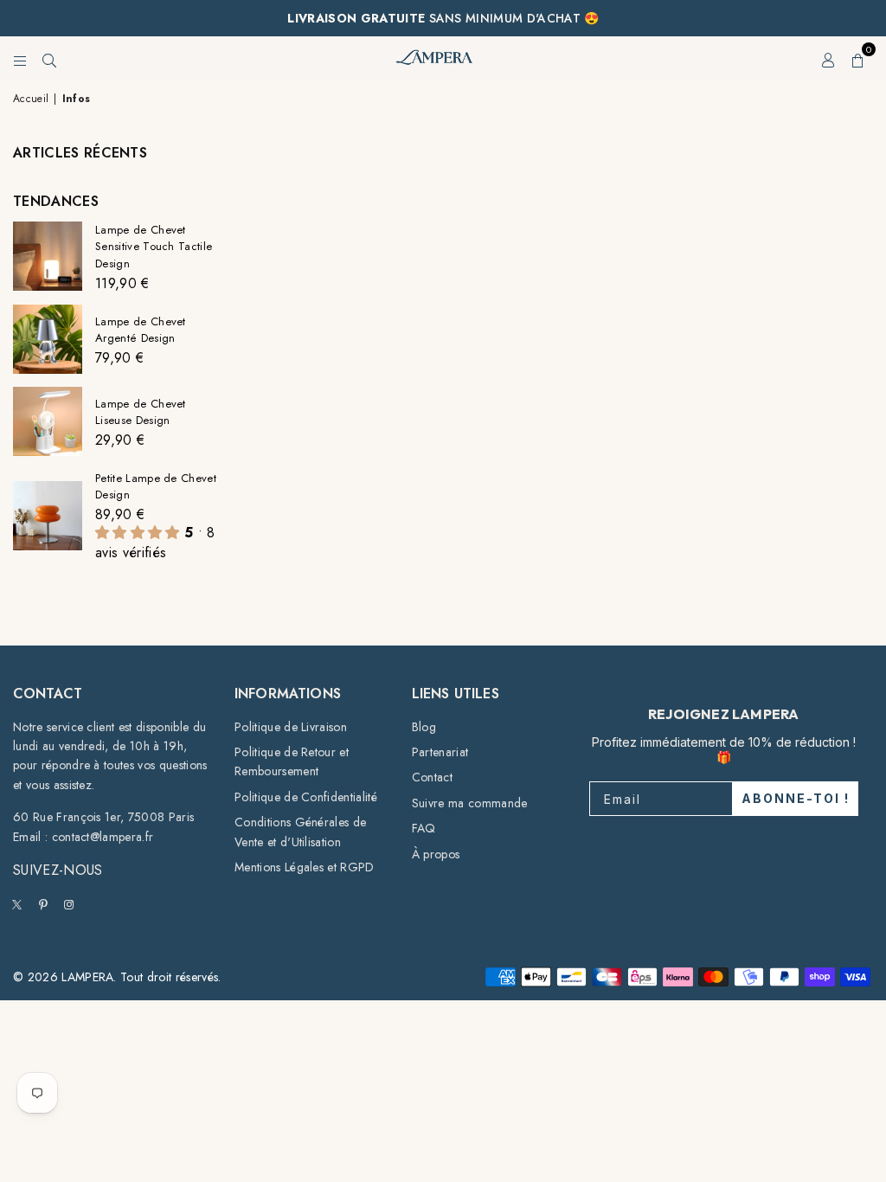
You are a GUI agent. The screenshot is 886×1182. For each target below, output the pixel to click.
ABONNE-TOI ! (796, 798)
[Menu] (20, 58)
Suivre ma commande (470, 803)
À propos (436, 854)
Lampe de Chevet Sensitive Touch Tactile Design (153, 246)
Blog (424, 727)
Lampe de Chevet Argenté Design (140, 329)
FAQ (424, 828)
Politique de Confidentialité (305, 797)
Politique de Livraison (290, 727)
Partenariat (440, 752)
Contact (432, 777)
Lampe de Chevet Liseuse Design (140, 411)
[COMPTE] (828, 58)
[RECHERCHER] (49, 58)
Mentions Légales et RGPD (304, 867)
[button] (858, 58)
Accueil (30, 98)
